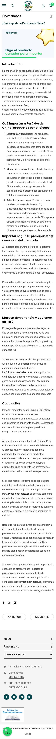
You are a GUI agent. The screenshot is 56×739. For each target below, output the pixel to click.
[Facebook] (3, 602)
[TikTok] (21, 697)
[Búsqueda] (12, 6)
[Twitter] (9, 602)
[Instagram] (14, 697)
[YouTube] (29, 697)
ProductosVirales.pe (30, 109)
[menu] (4, 5)
